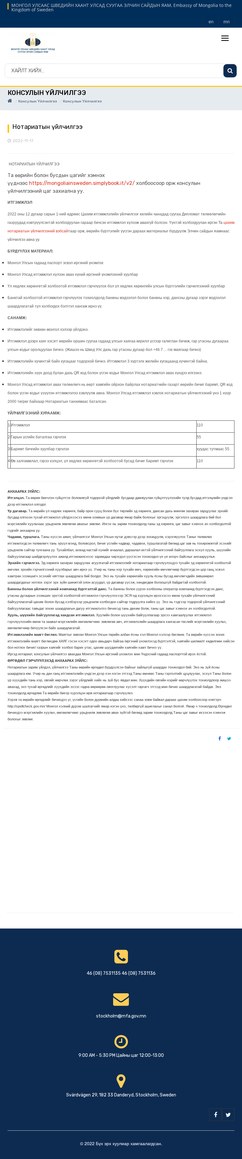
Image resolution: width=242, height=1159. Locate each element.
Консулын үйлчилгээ (37, 101)
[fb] (215, 1114)
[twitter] (228, 1114)
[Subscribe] (230, 70)
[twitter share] (229, 738)
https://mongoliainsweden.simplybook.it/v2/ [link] (82, 183)
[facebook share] (219, 738)
